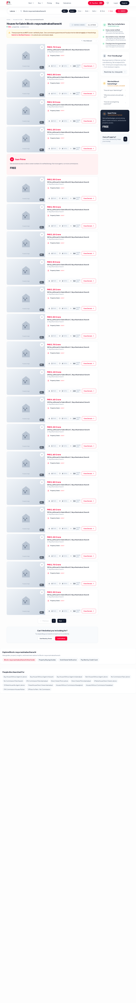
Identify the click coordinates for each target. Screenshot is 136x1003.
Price (79, 11)
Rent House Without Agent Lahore (96, 677)
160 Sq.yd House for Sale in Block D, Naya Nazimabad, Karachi (68, 595)
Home (8, 19)
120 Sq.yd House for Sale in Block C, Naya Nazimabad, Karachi (68, 457)
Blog (57, 3)
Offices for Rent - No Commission (39, 689)
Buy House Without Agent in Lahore (15, 677)
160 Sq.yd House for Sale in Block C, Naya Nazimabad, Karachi (68, 292)
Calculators (67, 3)
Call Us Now (61, 638)
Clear (111, 11)
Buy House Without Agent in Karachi (41, 677)
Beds (86, 11)
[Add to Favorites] (42, 47)
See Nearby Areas (46, 638)
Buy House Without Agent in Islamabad (69, 677)
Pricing (49, 3)
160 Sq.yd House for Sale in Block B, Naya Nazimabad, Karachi (68, 209)
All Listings (92, 25)
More (103, 11)
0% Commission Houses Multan (14, 689)
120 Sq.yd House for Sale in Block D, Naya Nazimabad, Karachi (68, 567)
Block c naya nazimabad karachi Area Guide (19, 660)
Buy (39, 3)
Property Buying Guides (47, 660)
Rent (30, 3)
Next (60, 621)
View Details (88, 66)
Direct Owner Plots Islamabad (81, 681)
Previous (46, 621)
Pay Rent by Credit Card (89, 660)
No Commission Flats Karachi (13, 681)
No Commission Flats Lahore (120, 677)
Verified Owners (79, 25)
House (72, 11)
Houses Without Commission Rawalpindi (69, 685)
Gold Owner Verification (68, 660)
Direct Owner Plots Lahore (59, 681)
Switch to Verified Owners (22, 35)
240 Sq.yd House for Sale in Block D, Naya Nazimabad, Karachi (68, 50)
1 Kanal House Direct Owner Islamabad (40, 685)
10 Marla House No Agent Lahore (14, 685)
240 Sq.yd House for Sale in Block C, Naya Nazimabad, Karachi (68, 375)
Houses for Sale (17, 19)
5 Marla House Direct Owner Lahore (105, 681)
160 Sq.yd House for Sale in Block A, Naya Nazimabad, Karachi (68, 77)
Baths (94, 11)
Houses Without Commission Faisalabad (99, 685)
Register (124, 3)
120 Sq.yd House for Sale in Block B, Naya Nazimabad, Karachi (68, 105)
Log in (116, 3)
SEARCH (122, 11)
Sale (64, 11)
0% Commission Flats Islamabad (37, 681)
